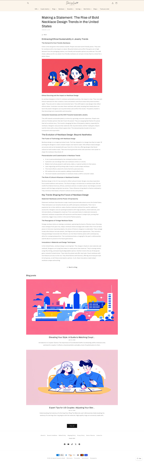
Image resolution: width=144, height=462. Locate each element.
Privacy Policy (80, 435)
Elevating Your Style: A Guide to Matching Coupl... (72, 337)
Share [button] (45, 34)
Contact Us (99, 435)
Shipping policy (93, 458)
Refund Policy (62, 435)
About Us (43, 435)
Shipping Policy (72, 435)
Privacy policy (77, 458)
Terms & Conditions (52, 435)
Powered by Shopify (61, 458)
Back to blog (73, 267)
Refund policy (69, 458)
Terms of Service (90, 435)
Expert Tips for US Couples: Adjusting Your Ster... (72, 408)
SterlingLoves (53, 458)
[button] (28, 3)
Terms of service (85, 458)
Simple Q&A (72, 438)
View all (72, 426)
